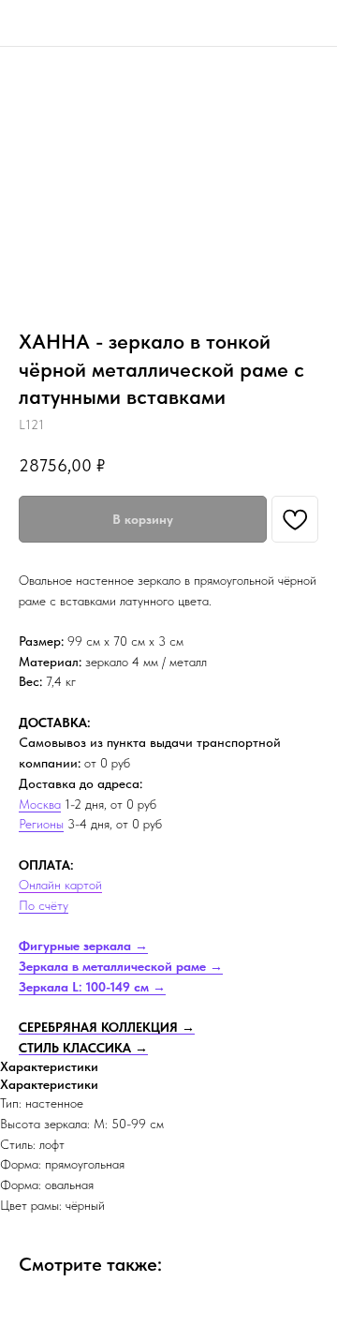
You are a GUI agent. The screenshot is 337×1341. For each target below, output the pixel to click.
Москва (40, 804)
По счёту (43, 905)
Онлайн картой (60, 884)
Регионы (41, 823)
